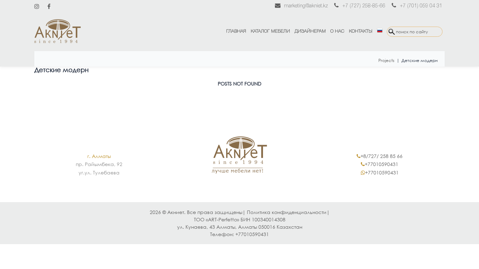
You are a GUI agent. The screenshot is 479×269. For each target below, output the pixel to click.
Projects (386, 60)
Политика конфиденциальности (286, 212)
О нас (337, 31)
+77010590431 (381, 164)
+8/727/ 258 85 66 (381, 156)
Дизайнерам (310, 31)
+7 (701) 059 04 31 (421, 6)
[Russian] (380, 31)
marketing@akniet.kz (306, 6)
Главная (236, 31)
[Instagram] (36, 6)
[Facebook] (48, 6)
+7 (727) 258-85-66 (363, 6)
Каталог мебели (270, 31)
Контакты (360, 31)
